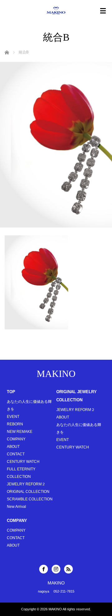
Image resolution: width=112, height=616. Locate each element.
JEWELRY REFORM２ (26, 484)
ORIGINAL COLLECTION (28, 491)
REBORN (15, 424)
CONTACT (16, 454)
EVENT (13, 416)
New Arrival (16, 506)
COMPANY (16, 439)
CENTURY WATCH (23, 461)
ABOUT (13, 446)
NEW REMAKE (19, 431)
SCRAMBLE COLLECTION (30, 499)
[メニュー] (103, 11)
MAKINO (56, 373)
